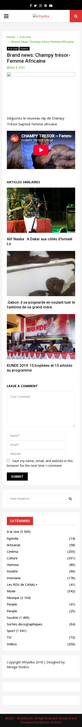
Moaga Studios (18, 667)
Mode (11, 591)
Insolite (12, 571)
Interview (13, 578)
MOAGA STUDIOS (50, 722)
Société (12, 617)
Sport (11, 631)
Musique (13, 598)
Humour (13, 565)
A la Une (13, 48)
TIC (9, 637)
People (12, 604)
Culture (12, 558)
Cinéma (12, 551)
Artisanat (13, 545)
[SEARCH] (70, 498)
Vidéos (24, 48)
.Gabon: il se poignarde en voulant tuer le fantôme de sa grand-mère (41, 304)
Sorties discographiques (24, 624)
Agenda (12, 538)
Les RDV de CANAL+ (22, 584)
